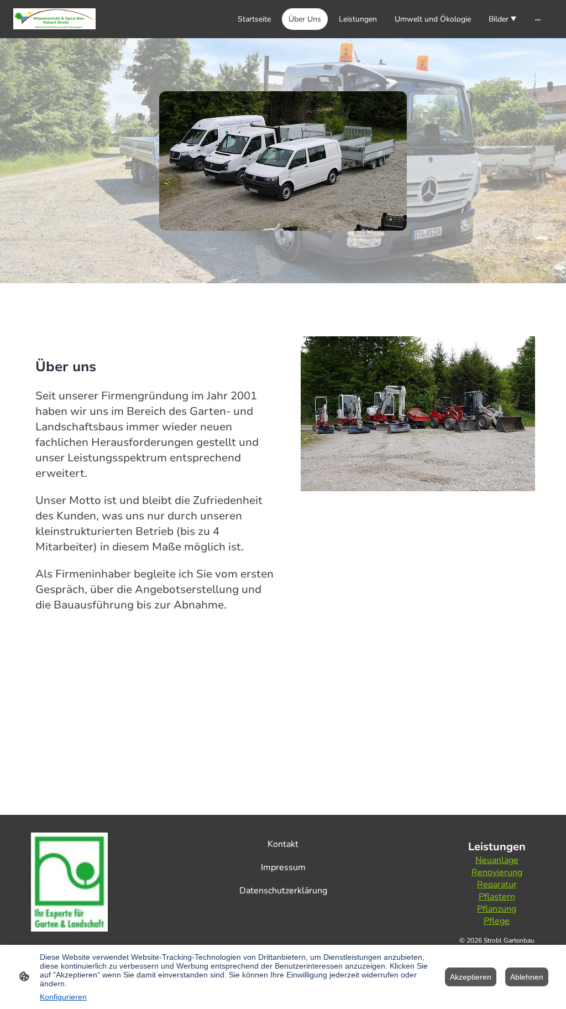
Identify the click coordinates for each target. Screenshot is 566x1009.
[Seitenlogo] (54, 18)
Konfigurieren (63, 996)
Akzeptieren (470, 976)
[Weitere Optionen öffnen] (537, 19)
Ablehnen (526, 976)
